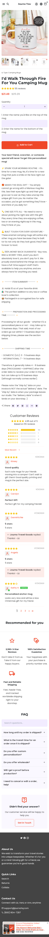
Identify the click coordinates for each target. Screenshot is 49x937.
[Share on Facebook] (13, 406)
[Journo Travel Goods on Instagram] (28, 838)
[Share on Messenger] (36, 406)
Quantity (6, 101)
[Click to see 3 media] (24, 62)
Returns (6, 883)
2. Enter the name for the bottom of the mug (22, 130)
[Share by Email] (32, 406)
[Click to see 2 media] (15, 62)
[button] (8, 88)
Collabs (5, 887)
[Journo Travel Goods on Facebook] (25, 838)
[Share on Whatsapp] (27, 406)
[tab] (24, 732)
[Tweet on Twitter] (18, 406)
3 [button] (25, 610)
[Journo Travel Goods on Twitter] (21, 838)
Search (5, 878)
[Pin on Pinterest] (22, 406)
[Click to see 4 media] (34, 62)
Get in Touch (24, 822)
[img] (11, 457)
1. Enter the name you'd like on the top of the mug (24, 116)
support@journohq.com (15, 908)
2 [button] (21, 610)
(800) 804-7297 (11, 912)
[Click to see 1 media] (5, 62)
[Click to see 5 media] (44, 62)
